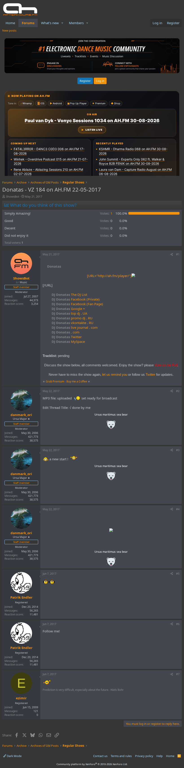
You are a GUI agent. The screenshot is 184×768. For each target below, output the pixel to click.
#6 (178, 624)
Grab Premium (55, 381)
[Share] (172, 254)
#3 (178, 450)
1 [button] (106, 213)
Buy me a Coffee (76, 381)
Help (159, 756)
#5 (178, 574)
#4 (178, 509)
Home (10, 23)
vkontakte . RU (72, 322)
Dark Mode (14, 756)
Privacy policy (144, 756)
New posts (9, 30)
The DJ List (69, 294)
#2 (178, 391)
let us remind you (114, 374)
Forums (28, 23)
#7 (178, 674)
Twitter (67, 337)
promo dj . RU (72, 318)
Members (76, 23)
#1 (178, 254)
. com (65, 332)
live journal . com (75, 327)
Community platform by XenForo (92, 764)
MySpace (68, 341)
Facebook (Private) (76, 299)
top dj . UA (69, 313)
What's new (50, 23)
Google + (68, 308)
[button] (62, 23)
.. (111, 426)
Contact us (100, 756)
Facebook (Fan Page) (77, 304)
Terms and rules (121, 756)
